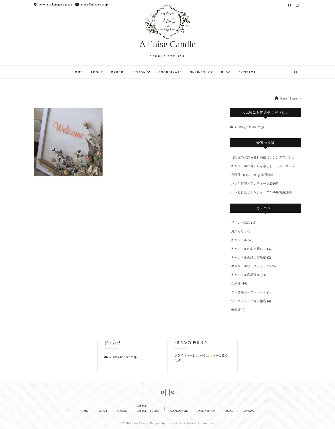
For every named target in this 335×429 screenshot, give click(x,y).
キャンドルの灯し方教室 (248, 257)
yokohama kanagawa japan (55, 4)
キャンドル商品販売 (245, 275)
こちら (211, 355)
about (97, 72)
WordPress (209, 423)
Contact (247, 72)
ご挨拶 (236, 283)
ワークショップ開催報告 (248, 301)
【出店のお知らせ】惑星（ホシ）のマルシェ (263, 157)
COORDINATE (170, 72)
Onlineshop (201, 72)
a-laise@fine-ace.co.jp (94, 4)
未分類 (236, 309)
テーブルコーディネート (248, 292)
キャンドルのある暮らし (248, 249)
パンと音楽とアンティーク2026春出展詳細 (261, 192)
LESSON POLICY (148, 410)
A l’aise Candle (167, 44)
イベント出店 (240, 222)
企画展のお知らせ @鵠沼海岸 (252, 175)
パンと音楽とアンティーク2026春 (255, 183)
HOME (77, 72)
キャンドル (239, 240)
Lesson (138, 72)
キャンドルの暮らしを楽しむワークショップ (263, 166)
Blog (226, 72)
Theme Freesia (176, 423)
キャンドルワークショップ (250, 266)
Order (117, 72)
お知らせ (237, 231)
